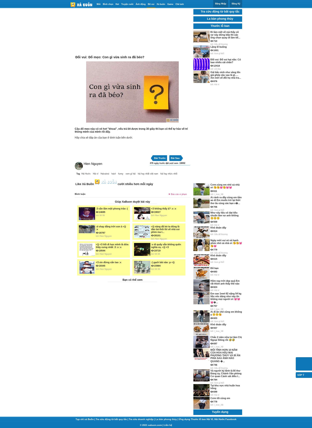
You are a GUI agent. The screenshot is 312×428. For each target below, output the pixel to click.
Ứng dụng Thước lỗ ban (193, 419)
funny (120, 174)
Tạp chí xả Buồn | (86, 419)
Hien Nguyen (93, 164)
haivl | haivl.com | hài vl (83, 5)
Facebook (230, 419)
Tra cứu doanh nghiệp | (142, 419)
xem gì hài (131, 174)
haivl (113, 174)
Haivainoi (105, 174)
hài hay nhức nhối (168, 174)
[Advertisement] (132, 32)
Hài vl (95, 174)
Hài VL (210, 419)
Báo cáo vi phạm (179, 194)
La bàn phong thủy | (167, 419)
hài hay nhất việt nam (148, 174)
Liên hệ (168, 425)
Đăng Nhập (220, 3)
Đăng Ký (236, 3)
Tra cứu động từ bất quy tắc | (112, 419)
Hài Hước (86, 174)
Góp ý (300, 375)
